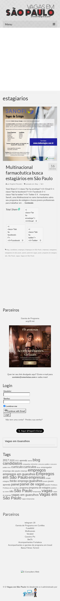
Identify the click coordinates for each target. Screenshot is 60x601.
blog (8, 249)
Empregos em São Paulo (33, 249)
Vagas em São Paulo (27, 256)
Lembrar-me (11, 406)
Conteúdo (29, 203)
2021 (17, 461)
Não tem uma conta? (15, 420)
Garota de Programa (30, 318)
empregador (46, 467)
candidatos (13, 249)
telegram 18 (30, 523)
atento (30, 460)
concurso (34, 464)
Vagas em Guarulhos (17, 441)
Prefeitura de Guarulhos (11, 488)
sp (3, 491)
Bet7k (30, 539)
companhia (26, 464)
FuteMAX (30, 528)
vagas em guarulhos (25, 494)
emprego (24, 471)
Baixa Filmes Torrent (30, 548)
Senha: (6, 398)
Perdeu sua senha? (34, 420)
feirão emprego (19, 480)
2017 (6, 460)
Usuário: (7, 391)
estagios (6, 481)
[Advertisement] (30, 59)
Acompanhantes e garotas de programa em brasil (30, 545)
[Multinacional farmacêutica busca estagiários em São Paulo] (30, 134)
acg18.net (30, 321)
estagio (48, 478)
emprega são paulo (11, 471)
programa (24, 488)
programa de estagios (49, 253)
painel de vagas (32, 253)
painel (24, 253)
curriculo (17, 467)
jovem (45, 481)
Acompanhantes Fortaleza (30, 542)
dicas (38, 467)
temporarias (37, 491)
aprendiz (23, 460)
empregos (21, 249)
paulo (40, 253)
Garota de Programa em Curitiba (30, 525)
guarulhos (35, 481)
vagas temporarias (28, 499)
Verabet (30, 534)
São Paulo (11, 256)
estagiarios (53, 249)
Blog (36, 184)
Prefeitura (54, 485)
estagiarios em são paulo (13, 253)
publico (54, 488)
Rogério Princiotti (15, 184)
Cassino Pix (30, 537)
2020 (12, 460)
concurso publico (44, 464)
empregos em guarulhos (19, 474)
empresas (45, 249)
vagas (18, 256)
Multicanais (30, 531)
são (6, 256)
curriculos (29, 467)
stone (7, 491)
